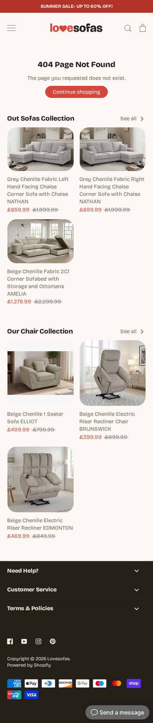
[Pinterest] (53, 641)
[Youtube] (24, 641)
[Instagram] (38, 641)
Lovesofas (58, 659)
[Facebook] (10, 641)
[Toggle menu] (11, 28)
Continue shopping (76, 92)
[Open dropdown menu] (136, 570)
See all (129, 118)
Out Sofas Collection (40, 118)
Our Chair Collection (40, 331)
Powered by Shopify (29, 665)
